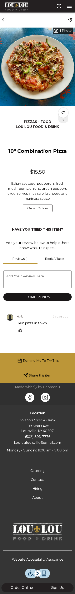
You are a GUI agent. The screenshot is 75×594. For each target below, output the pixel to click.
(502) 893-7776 (37, 437)
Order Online (22, 588)
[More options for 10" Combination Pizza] (63, 113)
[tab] (20, 259)
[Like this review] (21, 330)
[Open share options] (70, 20)
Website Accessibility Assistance (37, 559)
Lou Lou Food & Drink (37, 531)
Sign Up (57, 588)
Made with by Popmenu (31, 387)
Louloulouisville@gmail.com (37, 443)
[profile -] (58, 6)
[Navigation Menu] (69, 6)
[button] (5, 20)
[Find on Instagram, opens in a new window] (45, 397)
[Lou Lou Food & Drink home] (22, 6)
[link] (37, 208)
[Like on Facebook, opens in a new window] (29, 397)
